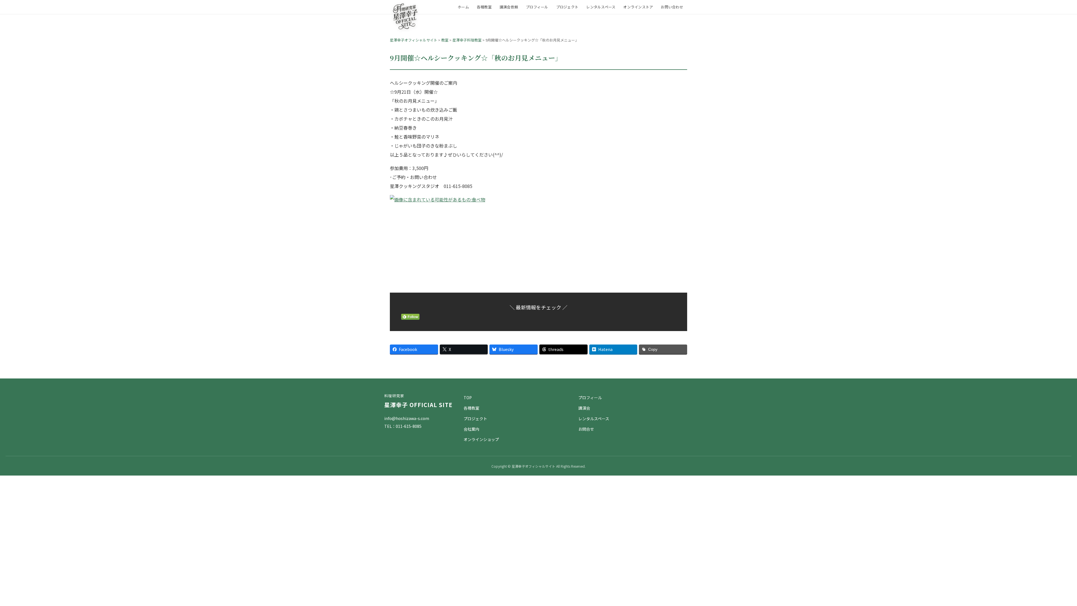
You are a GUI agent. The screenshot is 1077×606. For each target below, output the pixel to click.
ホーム (463, 7)
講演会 (584, 408)
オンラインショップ (481, 439)
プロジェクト (567, 7)
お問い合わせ (672, 7)
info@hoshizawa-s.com (406, 418)
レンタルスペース (600, 7)
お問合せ (586, 429)
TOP (468, 397)
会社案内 (471, 429)
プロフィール (537, 7)
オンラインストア (638, 7)
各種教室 (484, 7)
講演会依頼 (509, 7)
